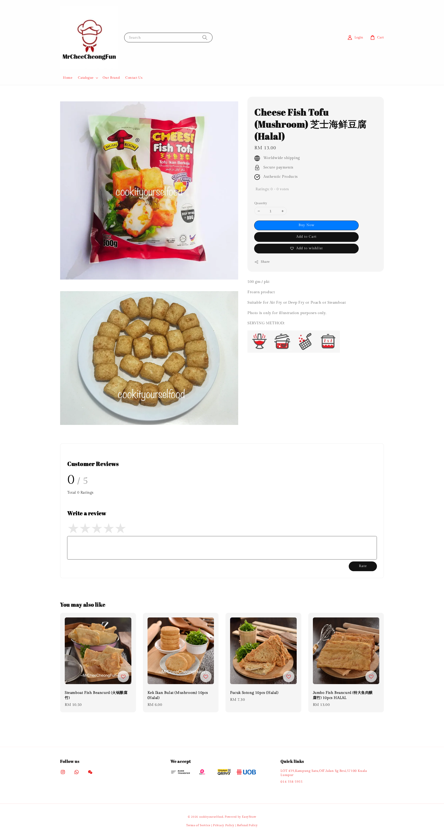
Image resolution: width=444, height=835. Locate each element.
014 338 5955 (291, 782)
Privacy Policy (223, 825)
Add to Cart (306, 237)
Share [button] (265, 262)
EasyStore (249, 817)
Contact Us (133, 78)
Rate (363, 566)
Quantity (260, 203)
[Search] (204, 37)
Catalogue (85, 78)
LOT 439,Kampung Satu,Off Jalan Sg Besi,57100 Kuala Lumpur (324, 773)
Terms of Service (198, 825)
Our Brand (111, 78)
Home (67, 78)
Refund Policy (247, 825)
